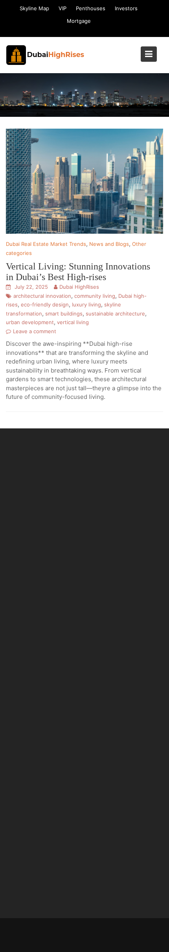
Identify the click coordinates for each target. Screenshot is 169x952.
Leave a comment (34, 331)
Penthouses (90, 8)
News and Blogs (109, 244)
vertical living (73, 322)
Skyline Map (34, 8)
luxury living (86, 304)
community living (94, 296)
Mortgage (79, 21)
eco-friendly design (45, 304)
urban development (30, 322)
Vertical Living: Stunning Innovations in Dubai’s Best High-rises (78, 271)
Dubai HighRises (79, 287)
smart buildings (64, 313)
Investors (126, 8)
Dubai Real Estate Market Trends (46, 244)
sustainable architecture (115, 313)
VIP (62, 8)
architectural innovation (42, 296)
